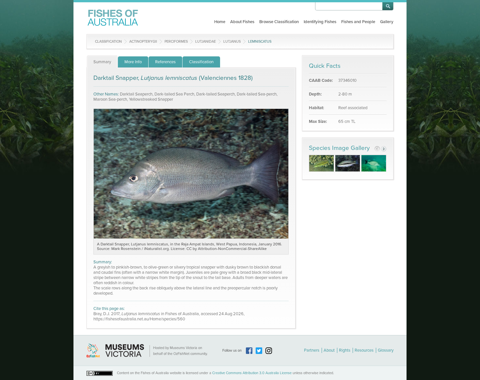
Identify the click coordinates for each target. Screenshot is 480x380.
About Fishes (242, 21)
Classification (108, 41)
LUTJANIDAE (205, 41)
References (165, 62)
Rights (344, 350)
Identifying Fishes (320, 21)
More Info (133, 62)
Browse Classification (279, 21)
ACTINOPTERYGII (143, 41)
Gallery (386, 21)
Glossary (385, 350)
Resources (364, 350)
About (329, 350)
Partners (311, 350)
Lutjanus (232, 41)
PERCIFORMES (176, 41)
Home (219, 21)
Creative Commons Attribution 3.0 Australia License (252, 373)
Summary (102, 62)
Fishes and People (358, 21)
